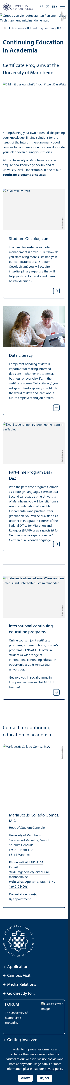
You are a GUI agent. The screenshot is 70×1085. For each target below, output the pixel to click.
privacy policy (54, 1069)
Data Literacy (21, 356)
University (5, 28)
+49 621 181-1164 (31, 862)
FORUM (12, 1004)
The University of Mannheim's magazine (16, 1017)
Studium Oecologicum (29, 239)
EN (53, 6)
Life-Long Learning (43, 28)
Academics (18, 28)
